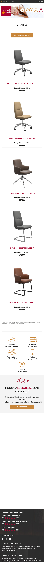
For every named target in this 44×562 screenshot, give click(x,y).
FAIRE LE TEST (22, 407)
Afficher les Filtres (22, 35)
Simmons (24, 560)
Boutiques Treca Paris (9, 546)
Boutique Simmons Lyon (25, 546)
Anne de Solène (18, 558)
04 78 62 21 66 (8, 1)
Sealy (18, 560)
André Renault (6, 558)
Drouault (12, 560)
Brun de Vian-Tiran (31, 558)
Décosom (5, 560)
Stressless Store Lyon (28, 548)
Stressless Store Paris (9, 550)
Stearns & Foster (34, 560)
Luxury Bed (16, 548)
